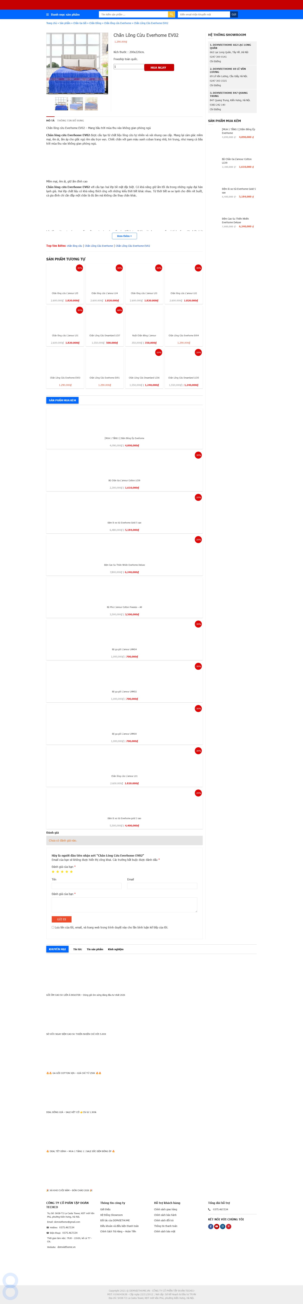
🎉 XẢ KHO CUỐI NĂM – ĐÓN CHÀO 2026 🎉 (69, 1190)
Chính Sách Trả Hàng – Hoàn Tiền (118, 1231)
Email (130, 879)
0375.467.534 (66, 1227)
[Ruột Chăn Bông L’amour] (144, 318)
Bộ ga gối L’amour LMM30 (124, 733)
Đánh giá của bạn (64, 867)
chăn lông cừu (74, 245)
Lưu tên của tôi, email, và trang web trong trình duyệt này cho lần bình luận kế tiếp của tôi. (111, 927)
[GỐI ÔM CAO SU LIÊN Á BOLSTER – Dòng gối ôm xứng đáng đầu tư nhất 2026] (151, 974)
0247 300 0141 (218, 56)
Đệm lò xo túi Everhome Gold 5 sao (124, 522)
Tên (54, 879)
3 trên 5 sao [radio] (62, 871)
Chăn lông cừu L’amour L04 (105, 293)
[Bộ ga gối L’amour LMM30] (124, 717)
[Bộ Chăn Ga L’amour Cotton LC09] (124, 463)
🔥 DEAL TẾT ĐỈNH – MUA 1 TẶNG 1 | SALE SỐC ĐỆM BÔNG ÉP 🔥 (80, 1151)
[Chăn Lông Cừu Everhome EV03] (65, 361)
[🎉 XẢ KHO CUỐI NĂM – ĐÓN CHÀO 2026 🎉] (151, 1169)
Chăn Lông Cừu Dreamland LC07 (104, 335)
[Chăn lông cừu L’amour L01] (65, 318)
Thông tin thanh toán (165, 1226)
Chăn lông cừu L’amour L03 (144, 293)
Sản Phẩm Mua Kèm (62, 400)
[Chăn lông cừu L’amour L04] (104, 276)
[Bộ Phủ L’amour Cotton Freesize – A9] (124, 590)
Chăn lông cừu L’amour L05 (65, 293)
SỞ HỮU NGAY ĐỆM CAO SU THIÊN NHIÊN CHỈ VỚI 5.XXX (76, 1034)
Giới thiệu (105, 1209)
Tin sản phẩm (95, 949)
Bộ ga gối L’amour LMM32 (124, 691)
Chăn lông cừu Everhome (117, 23)
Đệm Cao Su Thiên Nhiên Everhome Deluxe (124, 564)
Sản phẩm (65, 23)
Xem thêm (123, 235)
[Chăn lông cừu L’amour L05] (65, 276)
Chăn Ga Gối (79, 23)
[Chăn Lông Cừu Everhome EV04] (184, 318)
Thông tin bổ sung (70, 120)
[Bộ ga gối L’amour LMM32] (124, 675)
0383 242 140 (217, 104)
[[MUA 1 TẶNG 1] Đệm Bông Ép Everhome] (124, 421)
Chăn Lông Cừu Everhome (99, 245)
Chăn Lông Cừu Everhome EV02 (133, 245)
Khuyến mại (57, 949)
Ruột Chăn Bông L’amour (144, 335)
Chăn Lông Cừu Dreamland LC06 (144, 377)
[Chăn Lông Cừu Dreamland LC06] (144, 361)
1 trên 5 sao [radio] (53, 871)
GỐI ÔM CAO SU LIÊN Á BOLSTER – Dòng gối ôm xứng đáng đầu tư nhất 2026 (85, 994)
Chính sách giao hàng (165, 1209)
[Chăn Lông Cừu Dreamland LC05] (184, 361)
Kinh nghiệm (115, 949)
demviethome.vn (67, 1247)
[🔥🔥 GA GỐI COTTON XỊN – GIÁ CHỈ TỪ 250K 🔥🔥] (151, 1052)
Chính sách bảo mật (164, 1231)
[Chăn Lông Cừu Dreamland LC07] (104, 318)
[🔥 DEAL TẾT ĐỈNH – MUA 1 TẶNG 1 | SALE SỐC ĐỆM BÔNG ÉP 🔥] (151, 1130)
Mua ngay (158, 67)
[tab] (50, 120)
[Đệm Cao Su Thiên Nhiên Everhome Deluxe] (124, 548)
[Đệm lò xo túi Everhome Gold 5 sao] (124, 506)
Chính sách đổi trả (163, 1220)
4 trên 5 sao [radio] (66, 871)
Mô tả (50, 120)
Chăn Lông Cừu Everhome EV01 (105, 377)
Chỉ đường (215, 61)
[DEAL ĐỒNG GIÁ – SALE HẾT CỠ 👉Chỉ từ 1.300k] (151, 1091)
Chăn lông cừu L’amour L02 (184, 293)
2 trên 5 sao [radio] (57, 871)
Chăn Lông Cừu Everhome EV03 (65, 377)
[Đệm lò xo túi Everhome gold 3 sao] (124, 801)
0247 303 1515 (218, 80)
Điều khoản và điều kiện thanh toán (119, 1226)
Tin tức (77, 949)
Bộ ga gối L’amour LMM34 (124, 649)
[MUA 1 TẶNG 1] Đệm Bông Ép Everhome (124, 438)
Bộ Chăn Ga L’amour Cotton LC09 (124, 480)
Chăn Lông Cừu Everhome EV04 (184, 335)
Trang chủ (51, 23)
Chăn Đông (95, 23)
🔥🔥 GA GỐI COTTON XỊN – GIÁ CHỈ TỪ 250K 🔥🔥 (73, 1073)
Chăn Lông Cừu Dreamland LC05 (183, 377)
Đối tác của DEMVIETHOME (115, 1220)
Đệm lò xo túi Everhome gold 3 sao (124, 818)
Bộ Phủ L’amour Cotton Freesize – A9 (124, 607)
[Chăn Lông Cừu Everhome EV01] (104, 361)
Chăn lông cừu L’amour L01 (65, 335)
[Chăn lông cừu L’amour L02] (184, 276)
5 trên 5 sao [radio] (71, 871)
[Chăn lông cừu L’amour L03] (144, 276)
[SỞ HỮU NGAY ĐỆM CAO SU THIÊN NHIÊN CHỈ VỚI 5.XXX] (151, 1013)
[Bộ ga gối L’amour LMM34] (124, 632)
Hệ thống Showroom (111, 1215)
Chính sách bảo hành (165, 1215)
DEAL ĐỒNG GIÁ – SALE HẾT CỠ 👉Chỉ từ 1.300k (71, 1112)
